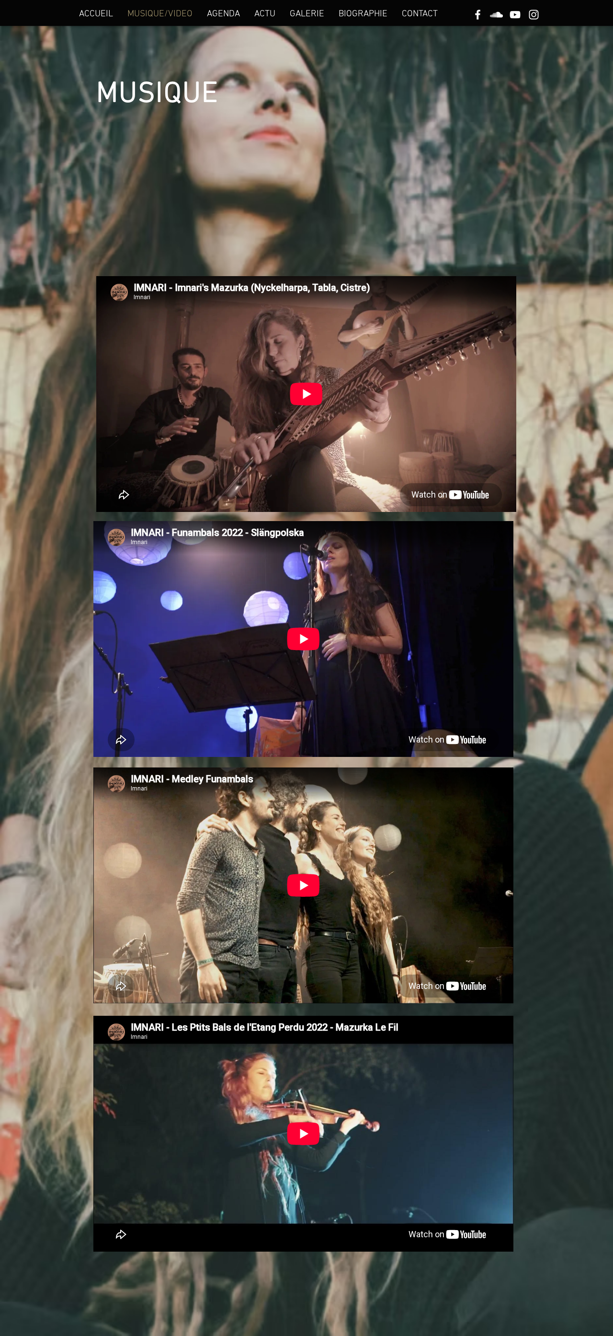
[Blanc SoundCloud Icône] (496, 14)
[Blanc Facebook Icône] (477, 14)
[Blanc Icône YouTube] (515, 14)
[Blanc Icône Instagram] (533, 14)
